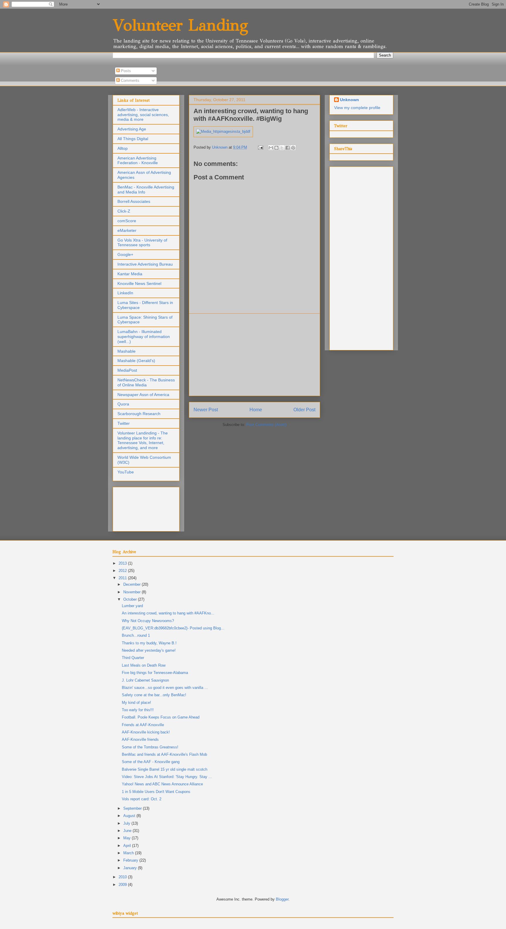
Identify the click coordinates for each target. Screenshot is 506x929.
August (129, 815)
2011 (123, 578)
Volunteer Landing (180, 25)
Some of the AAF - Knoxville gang (151, 762)
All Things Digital (132, 138)
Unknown (349, 99)
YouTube (125, 472)
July (127, 823)
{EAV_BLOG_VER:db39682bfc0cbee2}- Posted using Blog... (173, 628)
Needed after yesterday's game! (149, 650)
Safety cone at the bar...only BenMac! (154, 695)
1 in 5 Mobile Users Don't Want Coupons (156, 791)
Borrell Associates (133, 201)
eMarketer (126, 230)
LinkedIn (125, 293)
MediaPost (127, 370)
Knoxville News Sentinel (139, 283)
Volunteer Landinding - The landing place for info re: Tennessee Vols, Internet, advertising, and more (142, 440)
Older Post (304, 409)
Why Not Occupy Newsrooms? (148, 621)
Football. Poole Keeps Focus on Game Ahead (160, 717)
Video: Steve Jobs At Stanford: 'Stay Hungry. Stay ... (167, 777)
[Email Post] (260, 147)
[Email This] (271, 148)
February (131, 860)
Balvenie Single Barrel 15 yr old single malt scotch (164, 769)
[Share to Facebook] (287, 148)
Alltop (122, 148)
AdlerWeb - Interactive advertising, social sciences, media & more (143, 114)
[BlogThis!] (276, 148)
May (127, 838)
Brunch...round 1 (136, 635)
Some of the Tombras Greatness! (150, 747)
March (129, 853)
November (132, 592)
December (132, 584)
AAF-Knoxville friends (140, 739)
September (133, 808)
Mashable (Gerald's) (136, 360)
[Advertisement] (254, 354)
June (128, 830)
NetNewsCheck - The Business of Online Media (146, 382)
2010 (123, 877)
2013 (123, 563)
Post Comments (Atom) (266, 424)
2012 (123, 570)
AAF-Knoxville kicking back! (146, 732)
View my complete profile (357, 107)
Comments (129, 80)
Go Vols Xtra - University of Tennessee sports (142, 242)
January (130, 868)
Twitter (123, 423)
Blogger (282, 899)
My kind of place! (136, 702)
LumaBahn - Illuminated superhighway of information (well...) (143, 336)
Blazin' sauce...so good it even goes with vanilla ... (165, 687)
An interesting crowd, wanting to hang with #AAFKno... (168, 613)
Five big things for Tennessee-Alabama (155, 672)
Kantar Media (129, 273)
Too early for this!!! (138, 710)
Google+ (125, 254)
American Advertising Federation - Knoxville (137, 160)
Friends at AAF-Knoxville (143, 725)
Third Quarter (133, 657)
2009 (123, 884)
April (127, 845)
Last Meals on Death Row (143, 665)
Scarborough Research (138, 413)
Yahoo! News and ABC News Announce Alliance (162, 784)
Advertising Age (131, 129)
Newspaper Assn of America (143, 394)
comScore (126, 220)
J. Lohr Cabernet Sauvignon (145, 680)
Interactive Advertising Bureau (145, 264)
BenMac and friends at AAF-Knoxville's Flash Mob (164, 754)
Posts (125, 71)
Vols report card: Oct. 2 (141, 799)
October (130, 599)
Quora (123, 404)
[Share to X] (282, 148)
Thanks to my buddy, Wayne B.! (149, 643)
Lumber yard (132, 606)
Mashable (126, 351)
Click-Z (123, 211)
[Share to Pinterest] (293, 148)
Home (255, 409)
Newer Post (206, 409)
